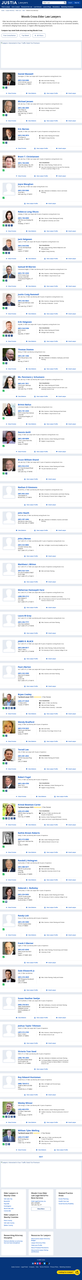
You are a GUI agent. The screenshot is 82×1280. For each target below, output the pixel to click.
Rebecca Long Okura (28, 211)
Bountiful (7, 1201)
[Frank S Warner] (9, 948)
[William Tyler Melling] (9, 1135)
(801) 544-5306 (23, 246)
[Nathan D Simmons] (9, 492)
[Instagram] (40, 1263)
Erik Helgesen (25, 322)
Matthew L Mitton (27, 564)
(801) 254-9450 (23, 894)
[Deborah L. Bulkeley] (9, 893)
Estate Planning (63, 1199)
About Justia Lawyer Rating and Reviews (39, 1251)
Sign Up (77, 2)
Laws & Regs (47, 7)
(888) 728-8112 (23, 1084)
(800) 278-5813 (23, 1005)
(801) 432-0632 (23, 301)
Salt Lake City (8, 1199)
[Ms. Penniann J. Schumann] (9, 382)
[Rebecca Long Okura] (9, 216)
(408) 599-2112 (23, 596)
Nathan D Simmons (27, 487)
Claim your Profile (36, 1245)
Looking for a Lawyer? (66, 1272)
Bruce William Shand (28, 459)
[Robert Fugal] (9, 782)
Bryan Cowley (24, 694)
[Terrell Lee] (9, 754)
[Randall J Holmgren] (9, 865)
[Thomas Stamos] (9, 354)
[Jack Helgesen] (9, 244)
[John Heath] (9, 517)
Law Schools (38, 7)
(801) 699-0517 (23, 648)
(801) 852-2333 (23, 494)
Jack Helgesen (25, 239)
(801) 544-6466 (23, 80)
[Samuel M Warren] (9, 271)
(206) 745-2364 (23, 1058)
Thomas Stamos (26, 349)
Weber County (8, 1225)
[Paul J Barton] (9, 672)
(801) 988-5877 (23, 867)
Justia (2, 10)
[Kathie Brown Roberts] (9, 838)
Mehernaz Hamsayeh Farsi (31, 590)
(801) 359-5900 (23, 190)
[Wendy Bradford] (9, 727)
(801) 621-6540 (23, 949)
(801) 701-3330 (23, 273)
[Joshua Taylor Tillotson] (9, 1030)
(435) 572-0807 (23, 1137)
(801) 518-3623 (23, 728)
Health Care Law (64, 1201)
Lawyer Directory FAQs (38, 1243)
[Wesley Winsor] (9, 1108)
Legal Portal (24, 1267)
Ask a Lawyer (16, 7)
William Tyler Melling (28, 1130)
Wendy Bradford (26, 722)
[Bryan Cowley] (9, 699)
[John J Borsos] (9, 543)
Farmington (7, 1206)
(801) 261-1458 (23, 356)
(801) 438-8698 (23, 438)
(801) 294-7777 (23, 622)
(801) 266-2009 (23, 108)
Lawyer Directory (10, 10)
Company (32, 1267)
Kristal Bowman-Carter (29, 804)
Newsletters (56, 7)
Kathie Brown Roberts (29, 833)
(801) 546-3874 (23, 135)
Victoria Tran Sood (27, 1051)
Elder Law (18, 10)
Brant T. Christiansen (28, 156)
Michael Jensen (25, 101)
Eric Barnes (23, 129)
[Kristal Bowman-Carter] (9, 809)
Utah (23, 10)
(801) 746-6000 (23, 218)
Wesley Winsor (25, 1103)
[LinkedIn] (33, 1263)
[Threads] (42, 1263)
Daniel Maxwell (25, 73)
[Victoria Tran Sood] (9, 1056)
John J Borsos (24, 538)
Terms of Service (44, 1267)
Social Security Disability (66, 1204)
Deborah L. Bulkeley (28, 888)
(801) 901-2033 (23, 756)
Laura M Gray (24, 615)
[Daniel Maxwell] (9, 78)
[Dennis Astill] (9, 437)
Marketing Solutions (67, 7)
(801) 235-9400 (23, 922)
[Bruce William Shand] (9, 464)
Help (37, 1267)
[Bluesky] (44, 1263)
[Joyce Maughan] (9, 189)
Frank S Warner (25, 943)
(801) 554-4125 (23, 466)
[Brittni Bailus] (9, 409)
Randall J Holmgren (27, 860)
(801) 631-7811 (23, 383)
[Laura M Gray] (9, 620)
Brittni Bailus (24, 404)
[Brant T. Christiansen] (9, 161)
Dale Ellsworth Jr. (26, 970)
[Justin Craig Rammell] (9, 299)
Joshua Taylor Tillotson (29, 1025)
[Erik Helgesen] (9, 327)
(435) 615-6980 (23, 811)
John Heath (23, 512)
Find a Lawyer (6, 7)
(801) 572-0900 (23, 839)
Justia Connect (15, 1267)
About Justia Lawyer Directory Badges (40, 1239)
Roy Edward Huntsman (29, 1077)
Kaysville (6, 1204)
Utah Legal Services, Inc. (38, 1201)
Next (41, 1157)
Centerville (7, 1211)
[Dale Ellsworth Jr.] (9, 975)
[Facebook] (38, 1263)
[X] (47, 1263)
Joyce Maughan (25, 184)
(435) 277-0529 (23, 701)
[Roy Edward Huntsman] (9, 1082)
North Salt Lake (9, 1208)
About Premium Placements (40, 1248)
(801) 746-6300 (23, 163)
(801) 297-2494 (23, 519)
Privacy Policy (54, 1267)
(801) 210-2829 (23, 977)
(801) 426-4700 (23, 783)
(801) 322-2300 (23, 673)
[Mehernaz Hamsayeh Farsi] (9, 595)
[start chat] (77, 1272)
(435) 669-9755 (23, 1109)
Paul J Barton (24, 667)
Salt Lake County (9, 1223)
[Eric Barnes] (9, 134)
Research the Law (26, 7)
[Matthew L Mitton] (9, 569)
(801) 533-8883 (23, 545)
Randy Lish (23, 915)
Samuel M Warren (27, 266)
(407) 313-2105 (23, 1032)
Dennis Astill (24, 432)
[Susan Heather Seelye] (9, 1003)
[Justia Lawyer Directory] (9, 2)
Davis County (8, 1220)
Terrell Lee (23, 749)
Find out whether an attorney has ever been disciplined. (13, 1242)
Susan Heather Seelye (29, 998)
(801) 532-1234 (23, 571)
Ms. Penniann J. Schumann (31, 377)
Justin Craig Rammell (28, 294)
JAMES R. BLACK (25, 641)
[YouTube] (35, 1263)
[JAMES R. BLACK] (9, 646)
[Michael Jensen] (9, 106)
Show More (41, 1209)
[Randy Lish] (9, 920)
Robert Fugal (24, 777)
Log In (70, 2)
